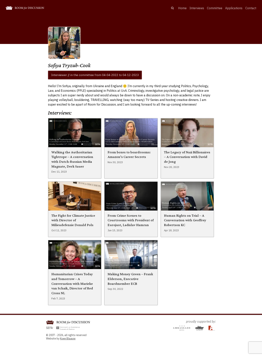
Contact (250, 8)
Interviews (196, 8)
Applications (233, 8)
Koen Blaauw (68, 338)
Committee (214, 8)
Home (182, 8)
